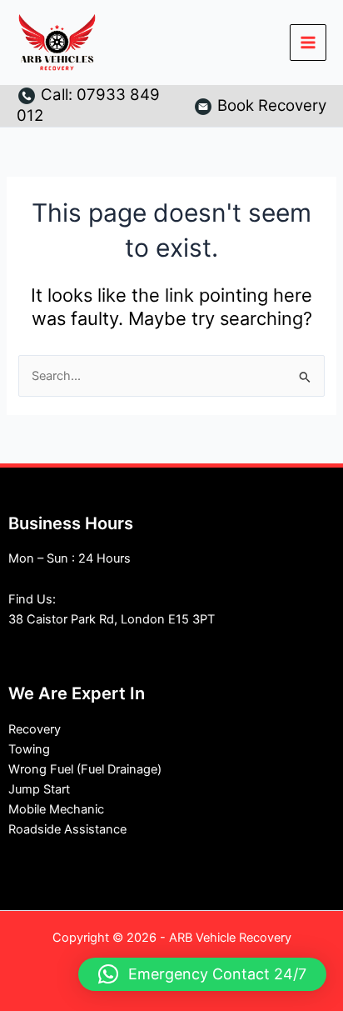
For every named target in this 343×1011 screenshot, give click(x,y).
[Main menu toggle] (308, 42)
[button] (202, 974)
